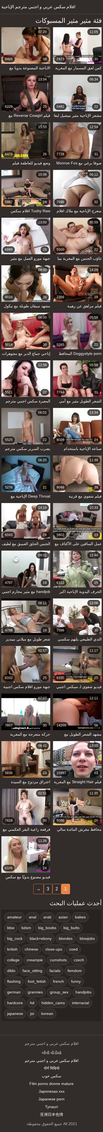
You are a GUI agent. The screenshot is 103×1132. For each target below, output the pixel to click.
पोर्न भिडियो (51, 1068)
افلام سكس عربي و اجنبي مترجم (52, 1060)
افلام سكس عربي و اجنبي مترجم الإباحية (38, 6)
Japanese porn (51, 1099)
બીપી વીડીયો (52, 1053)
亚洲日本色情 (51, 1114)
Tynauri (51, 1107)
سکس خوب (51, 1076)
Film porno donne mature (51, 1083)
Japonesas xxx (52, 1091)
